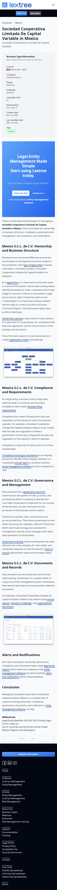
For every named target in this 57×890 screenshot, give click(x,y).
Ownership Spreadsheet (14, 876)
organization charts (19, 339)
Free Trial (21, 13)
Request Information (28, 754)
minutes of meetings (21, 603)
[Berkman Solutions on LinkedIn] (9, 763)
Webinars (7, 815)
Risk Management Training (15, 821)
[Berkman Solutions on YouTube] (15, 763)
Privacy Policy (9, 846)
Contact (6, 859)
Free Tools (7, 867)
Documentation (10, 832)
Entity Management (12, 784)
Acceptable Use (9, 849)
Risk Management (11, 801)
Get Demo (35, 13)
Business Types (9, 812)
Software (6, 778)
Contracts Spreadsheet (13, 873)
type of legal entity (33, 265)
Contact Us (38, 193)
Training (6, 835)
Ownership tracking (12, 318)
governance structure (34, 491)
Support (6, 829)
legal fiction (12, 282)
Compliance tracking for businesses (20, 455)
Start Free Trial (20, 193)
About (5, 884)
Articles (6, 792)
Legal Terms (8, 842)
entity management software (16, 466)
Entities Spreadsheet (12, 870)
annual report (22, 462)
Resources (7, 809)
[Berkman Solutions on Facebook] (4, 763)
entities (11, 131)
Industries (7, 818)
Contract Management (13, 781)
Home (5, 770)
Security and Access (12, 852)
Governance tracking (12, 541)
